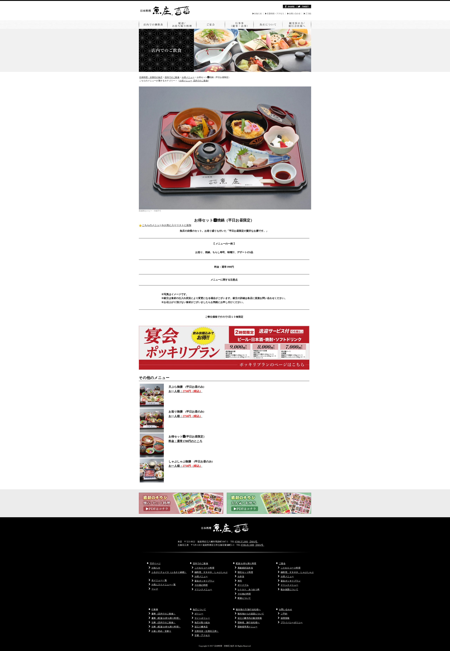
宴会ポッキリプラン (204, 581)
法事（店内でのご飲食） (164, 622)
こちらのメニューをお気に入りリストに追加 (166, 225)
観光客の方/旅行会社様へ (248, 609)
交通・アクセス (202, 635)
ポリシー (199, 614)
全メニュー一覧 (159, 580)
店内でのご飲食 (200, 80)
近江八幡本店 (201, 627)
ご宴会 (282, 563)
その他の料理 (201, 585)
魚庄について (199, 609)
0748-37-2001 (241, 541)
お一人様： (185, 391)
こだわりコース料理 (204, 568)
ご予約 (284, 614)
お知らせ (156, 568)
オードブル (243, 585)
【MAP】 (253, 541)
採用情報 (285, 618)
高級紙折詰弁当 (245, 568)
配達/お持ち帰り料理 (246, 563)
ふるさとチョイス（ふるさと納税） (169, 572)
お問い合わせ (285, 609)
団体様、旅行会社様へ (249, 622)
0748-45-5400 (247, 545)
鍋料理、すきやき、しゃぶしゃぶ (211, 572)
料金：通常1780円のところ (185, 441)
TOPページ (155, 563)
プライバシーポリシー (292, 622)
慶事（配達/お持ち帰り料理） (166, 618)
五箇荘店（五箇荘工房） (207, 631)
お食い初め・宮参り (161, 631)
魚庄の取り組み (202, 622)
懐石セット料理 (245, 572)
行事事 (155, 609)
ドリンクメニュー (203, 589)
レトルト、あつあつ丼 (249, 589)
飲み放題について (289, 589)
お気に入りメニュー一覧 (164, 584)
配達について (244, 598)
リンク (155, 589)
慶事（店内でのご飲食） (164, 614)
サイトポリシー (202, 618)
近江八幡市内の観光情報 (250, 618)
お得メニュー (185, 80)
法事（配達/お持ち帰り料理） (166, 627)
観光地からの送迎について (251, 614)
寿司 (240, 581)
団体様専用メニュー (248, 627)
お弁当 (241, 576)
